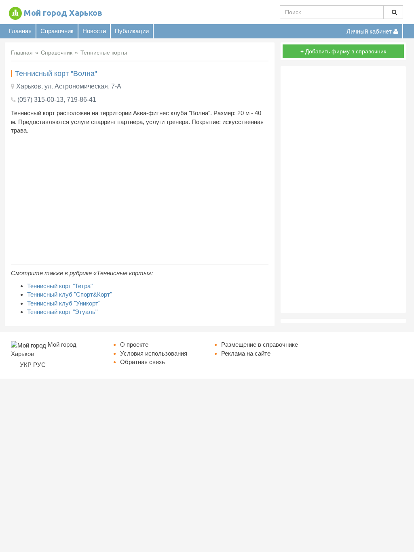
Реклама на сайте (245, 353)
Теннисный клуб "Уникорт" (63, 303)
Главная (20, 30)
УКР (26, 364)
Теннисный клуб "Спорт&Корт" (69, 294)
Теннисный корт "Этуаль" (62, 311)
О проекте (134, 344)
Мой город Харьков (63, 12)
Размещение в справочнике (259, 344)
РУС (39, 364)
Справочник (57, 30)
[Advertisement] (139, 199)
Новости (94, 30)
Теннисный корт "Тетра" (60, 285)
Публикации (132, 30)
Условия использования (153, 353)
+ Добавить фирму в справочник (343, 51)
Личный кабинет (369, 31)
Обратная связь (142, 361)
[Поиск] (393, 12)
